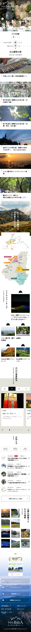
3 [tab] (16, 38)
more (2, 59)
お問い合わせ (20, 609)
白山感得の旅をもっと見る (15, 204)
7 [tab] (22, 431)
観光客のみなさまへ (5, 449)
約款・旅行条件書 (6, 609)
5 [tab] (20, 38)
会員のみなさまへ (25, 449)
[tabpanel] (15, 18)
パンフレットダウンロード (15, 581)
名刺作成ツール (15, 594)
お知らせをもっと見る (15, 499)
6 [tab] (20, 431)
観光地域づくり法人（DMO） (6, 612)
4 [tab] (18, 38)
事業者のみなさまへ (15, 449)
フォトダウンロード (15, 587)
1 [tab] (12, 38)
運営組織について (6, 606)
